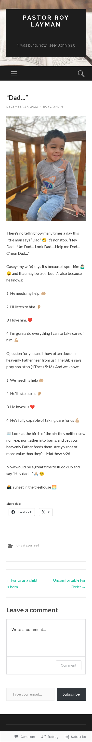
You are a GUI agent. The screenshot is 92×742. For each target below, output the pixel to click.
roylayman (53, 106)
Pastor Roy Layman (46, 21)
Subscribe (71, 694)
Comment (68, 665)
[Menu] (14, 73)
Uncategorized (27, 545)
